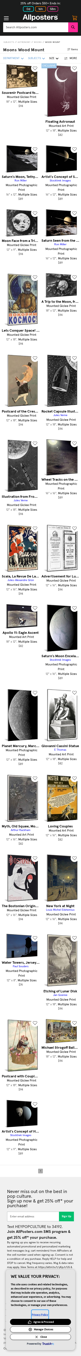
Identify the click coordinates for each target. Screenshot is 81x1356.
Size (51, 58)
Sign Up (66, 1216)
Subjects (9, 42)
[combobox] (35, 27)
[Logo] (40, 18)
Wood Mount (52, 42)
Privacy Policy (40, 1314)
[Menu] (6, 18)
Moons (38, 42)
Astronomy (24, 42)
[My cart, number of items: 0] (75, 18)
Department (11, 58)
